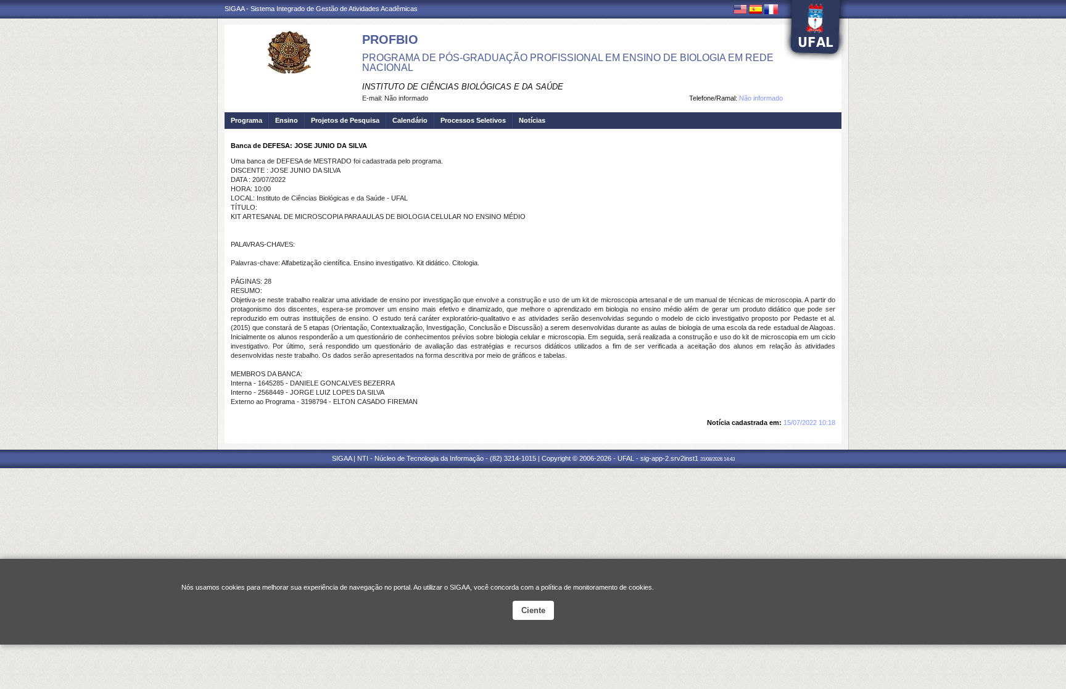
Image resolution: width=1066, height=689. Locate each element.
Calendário (410, 120)
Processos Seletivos (473, 120)
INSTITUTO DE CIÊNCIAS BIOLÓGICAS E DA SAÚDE (462, 86)
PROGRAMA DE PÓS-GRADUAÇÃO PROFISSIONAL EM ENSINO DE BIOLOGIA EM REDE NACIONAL (568, 62)
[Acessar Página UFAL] (815, 30)
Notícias (532, 120)
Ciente (533, 610)
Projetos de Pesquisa (345, 120)
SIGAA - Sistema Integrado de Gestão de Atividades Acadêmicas (321, 8)
